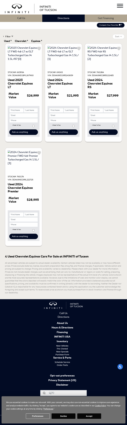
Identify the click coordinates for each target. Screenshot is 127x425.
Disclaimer (62, 385)
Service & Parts (62, 358)
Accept (89, 416)
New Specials (62, 352)
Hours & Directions (62, 327)
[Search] (44, 393)
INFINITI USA (62, 337)
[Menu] (120, 6)
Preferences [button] (48, 409)
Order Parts (62, 365)
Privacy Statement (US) (62, 380)
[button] (120, 367)
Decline (63, 416)
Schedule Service (62, 362)
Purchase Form (62, 354)
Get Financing (106, 18)
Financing (62, 332)
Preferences (37, 416)
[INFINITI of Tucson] (31, 7)
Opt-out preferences (62, 375)
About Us (62, 323)
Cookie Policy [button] (100, 406)
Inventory (62, 341)
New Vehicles (62, 346)
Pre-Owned (62, 349)
